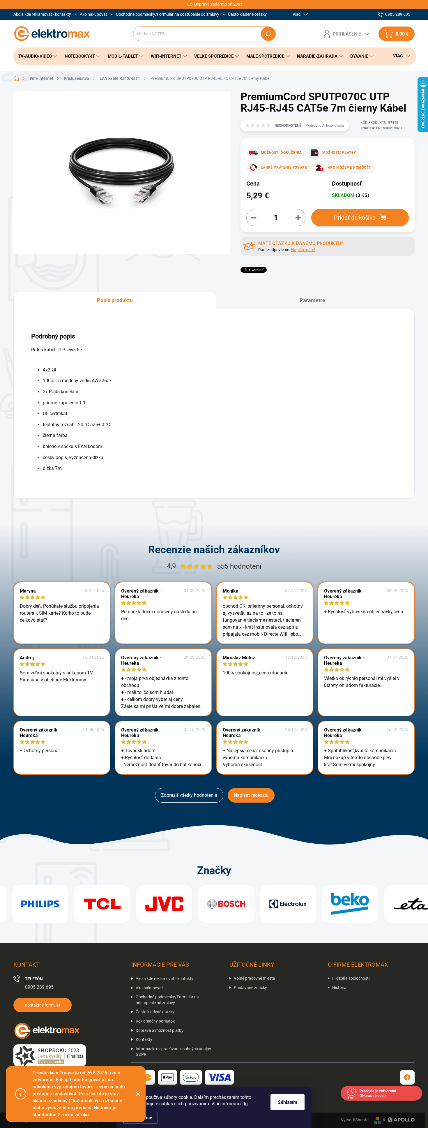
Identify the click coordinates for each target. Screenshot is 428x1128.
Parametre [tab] (312, 300)
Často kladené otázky (247, 14)
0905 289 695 (39, 987)
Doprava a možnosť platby (159, 1030)
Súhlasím (287, 1102)
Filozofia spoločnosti (350, 978)
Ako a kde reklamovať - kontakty (42, 14)
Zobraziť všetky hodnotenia (189, 795)
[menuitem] (36, 56)
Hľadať (268, 33)
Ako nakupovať (93, 14)
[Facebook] (407, 1077)
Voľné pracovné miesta (254, 978)
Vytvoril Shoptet (355, 1120)
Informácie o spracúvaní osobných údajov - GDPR (174, 1051)
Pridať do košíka (355, 217)
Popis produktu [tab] (115, 300)
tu (246, 1103)
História (339, 987)
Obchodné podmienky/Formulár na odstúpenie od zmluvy (167, 14)
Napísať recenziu (251, 795)
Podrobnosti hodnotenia (325, 126)
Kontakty (144, 1039)
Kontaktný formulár (42, 1005)
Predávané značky (250, 987)
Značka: (381, 128)
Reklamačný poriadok (155, 1021)
